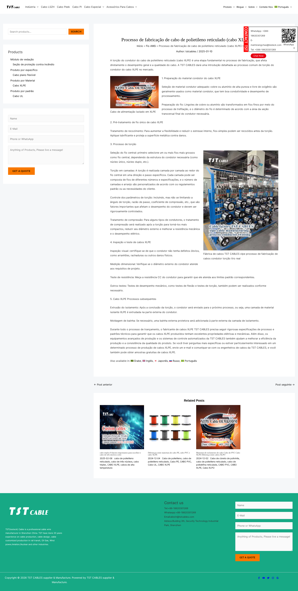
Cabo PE (174, 461)
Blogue (240, 7)
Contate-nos (266, 7)
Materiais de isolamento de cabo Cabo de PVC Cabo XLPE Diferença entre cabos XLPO (218, 454)
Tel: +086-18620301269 (263, 49)
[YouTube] (263, 578)
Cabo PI (77, 6)
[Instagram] (273, 578)
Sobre (251, 7)
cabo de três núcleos (121, 461)
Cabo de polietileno (172, 458)
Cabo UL (152, 464)
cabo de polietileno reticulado (211, 461)
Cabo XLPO (208, 467)
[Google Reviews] (277, 578)
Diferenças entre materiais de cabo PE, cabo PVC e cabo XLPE (169, 454)
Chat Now (258, 55)
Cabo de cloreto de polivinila (224, 458)
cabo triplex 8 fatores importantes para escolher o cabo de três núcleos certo (120, 454)
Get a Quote (21, 171)
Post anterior (103, 384)
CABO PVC (185, 461)
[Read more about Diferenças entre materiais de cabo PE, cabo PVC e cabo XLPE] (170, 426)
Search (76, 31)
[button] (36, 6)
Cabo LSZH (47, 6)
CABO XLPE (113, 464)
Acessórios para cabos (120, 6)
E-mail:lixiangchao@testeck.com (266, 42)
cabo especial (92, 6)
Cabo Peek (63, 6)
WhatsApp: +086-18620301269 (260, 33)
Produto (227, 7)
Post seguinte (285, 384)
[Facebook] (259, 578)
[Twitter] (268, 578)
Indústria (30, 6)
